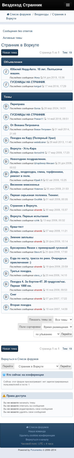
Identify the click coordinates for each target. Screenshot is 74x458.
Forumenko (36, 449)
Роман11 (38, 118)
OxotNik (38, 199)
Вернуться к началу (37, 439)
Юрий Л (38, 180)
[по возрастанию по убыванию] (37, 334)
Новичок (38, 188)
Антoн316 (39, 152)
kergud (37, 86)
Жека (37, 77)
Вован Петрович (42, 129)
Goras (37, 108)
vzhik (36, 220)
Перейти (8, 366)
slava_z (38, 275)
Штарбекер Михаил (44, 163)
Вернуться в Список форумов (19, 359)
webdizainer (40, 142)
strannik (38, 209)
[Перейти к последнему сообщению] (41, 77)
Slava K (38, 251)
